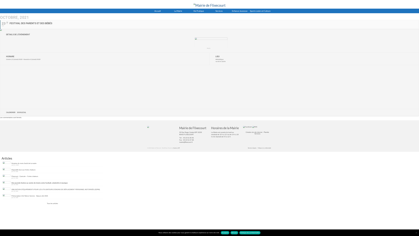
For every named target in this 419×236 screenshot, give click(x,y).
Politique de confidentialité (249, 232)
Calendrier (10, 112)
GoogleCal (21, 112)
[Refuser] (416, 233)
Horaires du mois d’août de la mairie (23, 163)
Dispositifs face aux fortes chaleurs (23, 170)
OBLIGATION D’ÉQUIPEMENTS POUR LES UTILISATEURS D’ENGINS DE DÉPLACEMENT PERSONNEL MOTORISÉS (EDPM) (55, 189)
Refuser (234, 232)
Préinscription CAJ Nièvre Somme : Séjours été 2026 (29, 196)
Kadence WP (176, 148)
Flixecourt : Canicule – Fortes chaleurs (24, 176)
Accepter (225, 232)
